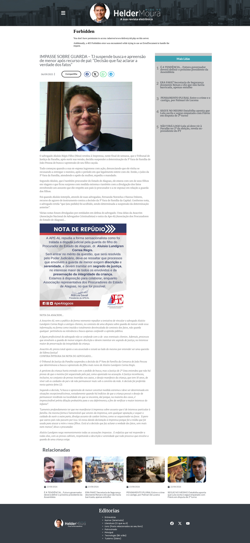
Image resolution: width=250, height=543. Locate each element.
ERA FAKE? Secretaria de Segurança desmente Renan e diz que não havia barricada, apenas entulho (182, 85)
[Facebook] (171, 523)
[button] (63, 12)
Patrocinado (111, 529)
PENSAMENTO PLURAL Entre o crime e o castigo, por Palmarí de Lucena (185, 99)
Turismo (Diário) (113, 538)
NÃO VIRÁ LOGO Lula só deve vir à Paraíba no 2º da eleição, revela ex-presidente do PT (181, 128)
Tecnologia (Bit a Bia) (115, 535)
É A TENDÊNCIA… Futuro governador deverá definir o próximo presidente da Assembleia (184, 70)
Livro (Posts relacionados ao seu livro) (124, 526)
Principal (109, 532)
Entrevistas (110, 517)
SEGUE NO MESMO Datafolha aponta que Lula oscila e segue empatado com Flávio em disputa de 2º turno (185, 113)
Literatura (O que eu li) (116, 523)
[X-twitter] (179, 523)
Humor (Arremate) (114, 520)
